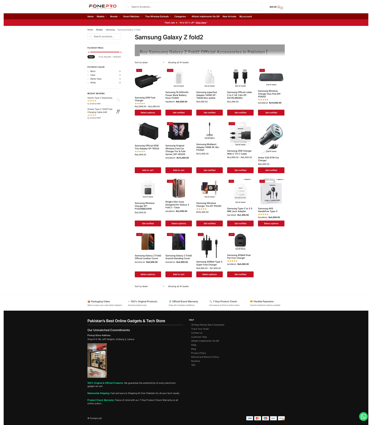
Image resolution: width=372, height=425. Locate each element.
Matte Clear (96, 79)
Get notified (179, 112)
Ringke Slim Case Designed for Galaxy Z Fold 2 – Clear (177, 204)
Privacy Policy (198, 353)
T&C (193, 365)
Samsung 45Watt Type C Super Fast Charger (209, 263)
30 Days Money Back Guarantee (207, 324)
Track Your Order (200, 328)
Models (99, 30)
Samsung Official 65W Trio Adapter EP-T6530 (147, 147)
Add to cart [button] (147, 170)
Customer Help (199, 336)
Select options (148, 112)
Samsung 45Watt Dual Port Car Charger (239, 256)
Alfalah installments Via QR (205, 340)
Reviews (195, 361)
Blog (193, 348)
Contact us (196, 332)
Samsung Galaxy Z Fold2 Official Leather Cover (148, 257)
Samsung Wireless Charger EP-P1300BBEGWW (145, 206)
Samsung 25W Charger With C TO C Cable (239, 152)
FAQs (193, 345)
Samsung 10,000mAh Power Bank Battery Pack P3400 (176, 95)
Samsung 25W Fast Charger (145, 99)
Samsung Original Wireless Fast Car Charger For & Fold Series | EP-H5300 (175, 150)
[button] (276, 7)
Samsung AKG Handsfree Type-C (268, 210)
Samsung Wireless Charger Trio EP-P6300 (208, 204)
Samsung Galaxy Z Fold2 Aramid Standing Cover (178, 257)
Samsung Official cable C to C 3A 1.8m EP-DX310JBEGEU (239, 95)
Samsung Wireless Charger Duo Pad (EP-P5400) (269, 94)
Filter (91, 57)
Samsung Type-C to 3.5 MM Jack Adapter (239, 210)
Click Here (201, 22)
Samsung (110, 30)
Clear (92, 75)
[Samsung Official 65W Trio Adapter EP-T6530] (148, 131)
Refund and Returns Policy (205, 357)
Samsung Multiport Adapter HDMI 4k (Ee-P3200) (208, 147)
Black (93, 71)
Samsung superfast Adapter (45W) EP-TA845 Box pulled (206, 95)
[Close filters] (122, 35)
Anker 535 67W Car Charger (268, 159)
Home (90, 30)
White (93, 82)
